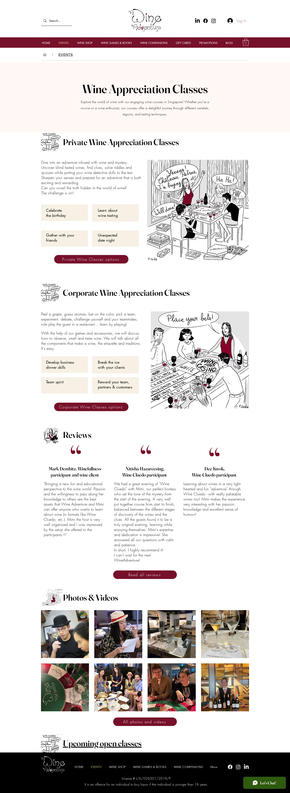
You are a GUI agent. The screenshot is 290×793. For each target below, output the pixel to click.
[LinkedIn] (246, 767)
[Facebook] (205, 21)
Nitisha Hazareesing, (145, 469)
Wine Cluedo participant (145, 475)
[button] (246, 42)
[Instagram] (214, 21)
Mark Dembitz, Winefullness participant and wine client (75, 472)
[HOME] (45, 55)
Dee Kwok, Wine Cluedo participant (214, 472)
